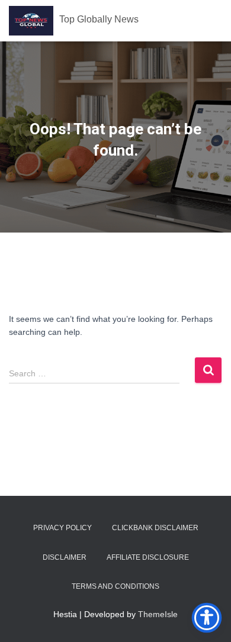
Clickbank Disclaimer (155, 528)
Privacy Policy (62, 528)
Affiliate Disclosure (148, 557)
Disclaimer (64, 557)
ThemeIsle (158, 614)
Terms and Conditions (115, 586)
